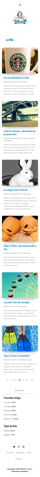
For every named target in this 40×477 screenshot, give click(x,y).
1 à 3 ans (7, 402)
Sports (30, 360)
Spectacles (8, 141)
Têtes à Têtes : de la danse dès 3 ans (20, 247)
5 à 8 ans (7, 410)
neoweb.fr (24, 471)
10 (32, 380)
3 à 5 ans (7, 406)
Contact (19, 459)
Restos (25, 82)
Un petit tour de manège (17, 302)
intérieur (6, 435)
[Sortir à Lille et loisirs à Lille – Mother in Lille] (20, 20)
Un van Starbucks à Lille (16, 77)
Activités (20, 453)
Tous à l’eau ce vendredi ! (17, 355)
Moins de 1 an (9, 419)
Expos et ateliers (29, 138)
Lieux (29, 453)
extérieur (7, 430)
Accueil (10, 453)
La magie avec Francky (16, 189)
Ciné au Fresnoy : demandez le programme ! (19, 132)
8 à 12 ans (7, 415)
